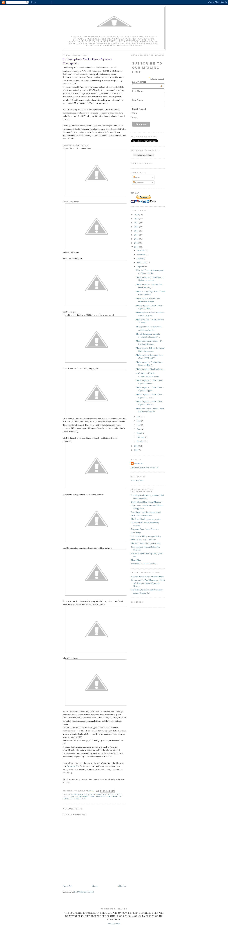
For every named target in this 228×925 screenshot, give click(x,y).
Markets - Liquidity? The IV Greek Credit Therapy (150, 293)
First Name (137, 91)
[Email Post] (97, 791)
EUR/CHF (88, 794)
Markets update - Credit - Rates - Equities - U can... (149, 396)
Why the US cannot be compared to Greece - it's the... (149, 272)
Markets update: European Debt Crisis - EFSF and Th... (149, 356)
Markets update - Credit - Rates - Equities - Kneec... (149, 382)
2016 (136, 226)
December (141, 250)
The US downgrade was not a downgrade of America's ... (148, 335)
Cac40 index (77, 794)
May (139, 424)
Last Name (137, 100)
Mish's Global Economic (141, 515)
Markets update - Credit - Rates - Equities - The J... (149, 307)
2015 (136, 230)
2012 (136, 242)
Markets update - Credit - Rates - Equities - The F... (149, 364)
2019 (136, 214)
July (139, 416)
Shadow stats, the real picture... (144, 563)
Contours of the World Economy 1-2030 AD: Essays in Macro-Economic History (148, 583)
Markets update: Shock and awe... (150, 369)
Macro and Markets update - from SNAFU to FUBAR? (150, 410)
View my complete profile (144, 468)
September (141, 262)
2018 (136, 218)
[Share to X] (107, 791)
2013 (136, 238)
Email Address (147, 82)
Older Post (122, 885)
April (139, 428)
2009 (136, 450)
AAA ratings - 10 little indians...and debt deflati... (148, 375)
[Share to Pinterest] (113, 791)
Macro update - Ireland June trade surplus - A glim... (150, 314)
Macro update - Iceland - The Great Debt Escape (148, 300)
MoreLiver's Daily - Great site (143, 539)
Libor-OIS (116, 796)
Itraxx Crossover (78, 796)
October (140, 258)
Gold (110, 794)
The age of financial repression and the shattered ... (149, 328)
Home (94, 885)
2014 (136, 234)
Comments (139, 182)
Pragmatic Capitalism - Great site (145, 529)
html (135, 113)
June (139, 420)
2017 (136, 222)
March (140, 432)
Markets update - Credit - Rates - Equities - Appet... (149, 389)
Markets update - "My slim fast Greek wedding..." (149, 286)
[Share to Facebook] (110, 791)
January (140, 440)
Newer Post (67, 885)
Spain (65, 799)
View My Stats (137, 480)
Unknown (138, 463)
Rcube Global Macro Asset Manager (146, 501)
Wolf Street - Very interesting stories (146, 512)
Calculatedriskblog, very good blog (146, 536)
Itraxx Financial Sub (99, 796)
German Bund (100, 794)
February (141, 436)
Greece (118, 794)
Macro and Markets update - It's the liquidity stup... (149, 342)
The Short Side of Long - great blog (146, 543)
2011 (136, 246)
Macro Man (136, 559)
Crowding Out (73, 766)
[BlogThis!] (104, 791)
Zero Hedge (136, 532)
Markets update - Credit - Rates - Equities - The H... (149, 403)
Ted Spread (75, 799)
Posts (137, 177)
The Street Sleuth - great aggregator (146, 519)
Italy (65, 796)
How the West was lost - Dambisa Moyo (147, 576)
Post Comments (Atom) (84, 891)
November (141, 254)
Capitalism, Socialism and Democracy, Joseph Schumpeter (147, 591)
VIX (83, 799)
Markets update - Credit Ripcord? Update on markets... (150, 279)
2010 (136, 445)
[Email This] (101, 791)
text (135, 117)
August (140, 266)
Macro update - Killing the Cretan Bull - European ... (150, 349)
